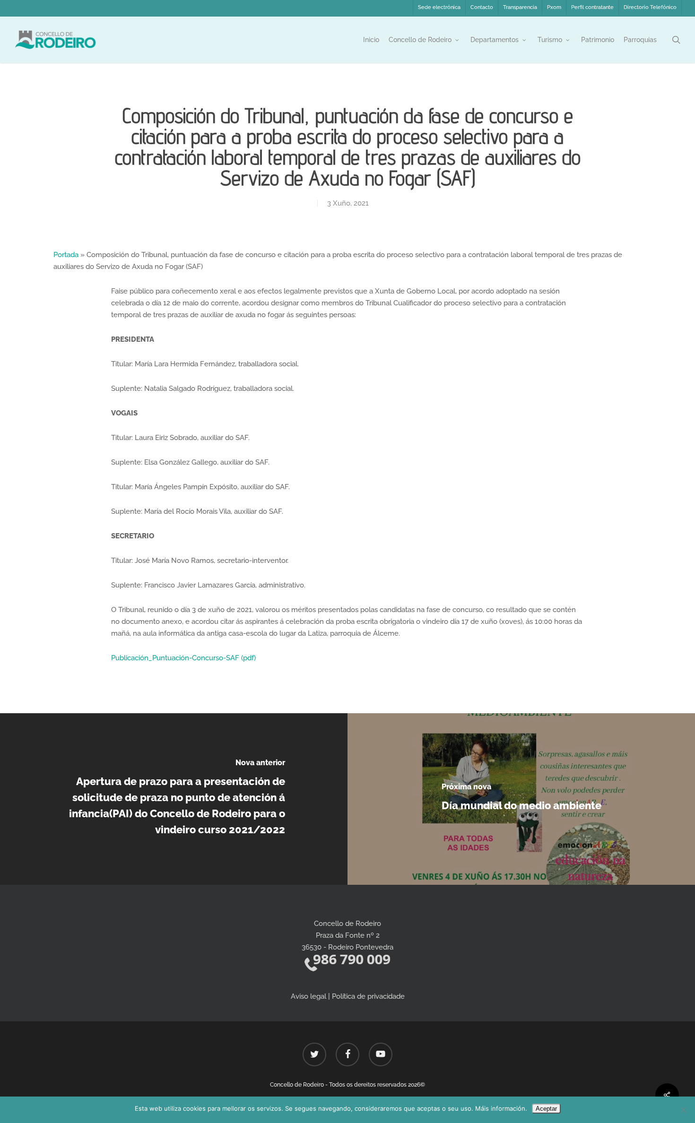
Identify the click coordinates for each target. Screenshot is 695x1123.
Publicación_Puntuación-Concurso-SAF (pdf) (183, 658)
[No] (683, 1109)
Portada (65, 255)
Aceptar (546, 1108)
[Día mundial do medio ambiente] (521, 799)
